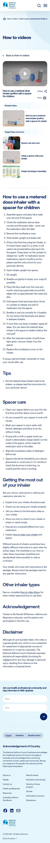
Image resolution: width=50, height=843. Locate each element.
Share (40, 91)
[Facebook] (5, 811)
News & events (32, 775)
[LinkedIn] (11, 811)
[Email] (18, 811)
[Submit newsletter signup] (43, 716)
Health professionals (11, 788)
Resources (7, 793)
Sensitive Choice (34, 735)
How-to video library (30, 592)
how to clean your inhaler (25, 534)
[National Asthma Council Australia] (4, 18)
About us (6, 775)
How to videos (12, 19)
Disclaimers (31, 800)
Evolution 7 (12, 838)
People (5, 779)
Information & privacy (35, 796)
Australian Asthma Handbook (10, 799)
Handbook (20, 735)
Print (40, 98)
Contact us (7, 784)
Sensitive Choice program (33, 785)
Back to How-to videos (17, 55)
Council (8, 735)
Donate (29, 791)
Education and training (35, 779)
